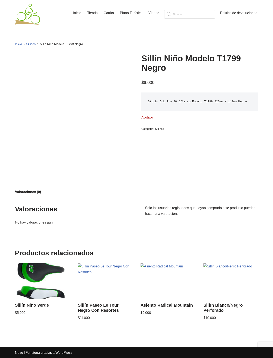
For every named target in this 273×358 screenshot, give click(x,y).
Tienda (92, 13)
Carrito (109, 13)
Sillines (31, 44)
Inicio (77, 13)
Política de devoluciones (238, 13)
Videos (153, 13)
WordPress (63, 352)
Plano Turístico (131, 13)
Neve (19, 352)
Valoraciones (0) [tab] (28, 192)
